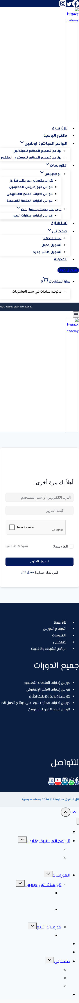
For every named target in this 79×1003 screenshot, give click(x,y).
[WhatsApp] (71, 782)
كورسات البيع (49, 927)
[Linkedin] (51, 782)
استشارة (59, 223)
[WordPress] (64, 782)
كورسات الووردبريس (43, 885)
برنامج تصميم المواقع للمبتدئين (37, 151)
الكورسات (59, 635)
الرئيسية (59, 128)
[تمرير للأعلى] (74, 814)
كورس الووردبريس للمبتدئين (31, 180)
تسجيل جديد (68, 270)
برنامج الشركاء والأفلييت (48, 649)
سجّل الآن (27, 572)
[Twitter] (69, 6)
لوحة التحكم (52, 238)
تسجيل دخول (51, 245)
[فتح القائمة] (76, 314)
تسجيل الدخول (39, 561)
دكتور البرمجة (55, 136)
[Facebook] (75, 6)
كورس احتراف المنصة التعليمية (30, 200)
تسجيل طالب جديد (47, 252)
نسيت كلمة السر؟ (16, 546)
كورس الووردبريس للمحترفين (31, 187)
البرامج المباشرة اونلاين (48, 841)
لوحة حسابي (49, 970)
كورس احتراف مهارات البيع (33, 215)
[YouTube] (57, 782)
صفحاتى (59, 642)
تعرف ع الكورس (54, 629)
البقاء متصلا (60, 546)
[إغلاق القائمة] (78, 821)
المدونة (60, 259)
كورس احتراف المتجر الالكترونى (30, 194)
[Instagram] (62, 6)
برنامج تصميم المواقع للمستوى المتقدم (31, 157)
